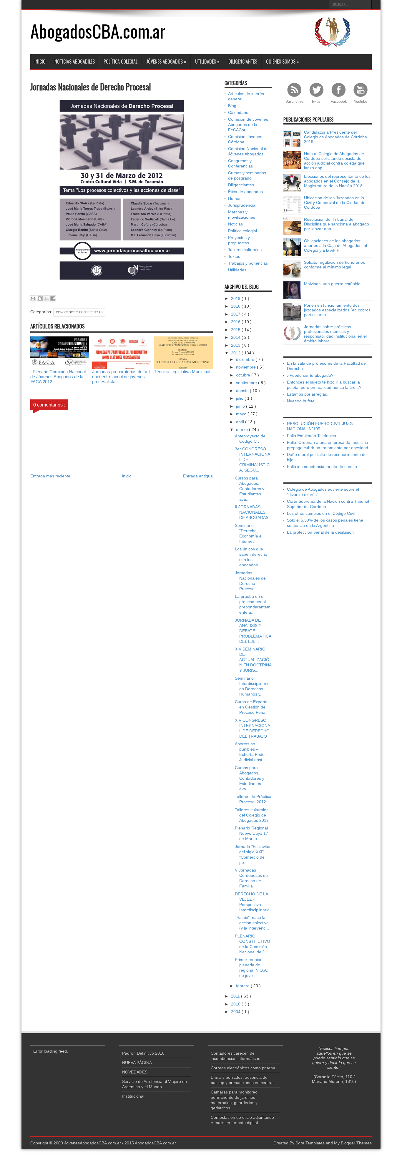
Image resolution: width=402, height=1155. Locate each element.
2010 (236, 1004)
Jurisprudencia (241, 205)
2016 (236, 321)
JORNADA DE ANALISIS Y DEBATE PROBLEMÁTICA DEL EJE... (253, 631)
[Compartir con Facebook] (53, 298)
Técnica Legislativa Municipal (182, 371)
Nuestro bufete (301, 401)
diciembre (245, 359)
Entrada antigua (198, 476)
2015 (236, 329)
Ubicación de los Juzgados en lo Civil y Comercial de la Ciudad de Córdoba (335, 202)
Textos (234, 256)
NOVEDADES (134, 1072)
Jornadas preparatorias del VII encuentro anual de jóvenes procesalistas (121, 376)
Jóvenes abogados (166, 61)
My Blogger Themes (353, 1143)
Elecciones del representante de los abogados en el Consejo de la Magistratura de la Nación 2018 (337, 181)
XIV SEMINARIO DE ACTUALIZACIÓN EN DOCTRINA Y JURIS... (253, 660)
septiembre (247, 382)
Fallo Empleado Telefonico (311, 435)
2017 (236, 314)
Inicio (40, 61)
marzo (242, 429)
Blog (232, 105)
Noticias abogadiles (74, 61)
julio (240, 398)
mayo (241, 413)
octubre (243, 375)
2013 (236, 345)
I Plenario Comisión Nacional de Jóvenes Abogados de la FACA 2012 (58, 376)
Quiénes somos (282, 61)
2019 (236, 298)
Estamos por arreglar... (308, 394)
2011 (236, 996)
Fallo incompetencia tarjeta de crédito (322, 466)
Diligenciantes (242, 61)
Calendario (238, 112)
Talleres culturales (245, 249)
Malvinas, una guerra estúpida (332, 283)
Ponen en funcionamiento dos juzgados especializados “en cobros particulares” (337, 310)
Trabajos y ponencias (248, 263)
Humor (234, 198)
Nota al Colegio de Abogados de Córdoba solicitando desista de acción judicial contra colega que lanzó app (334, 160)
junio (241, 406)
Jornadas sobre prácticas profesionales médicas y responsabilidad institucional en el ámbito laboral (335, 333)
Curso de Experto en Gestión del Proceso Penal (251, 707)
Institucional (133, 1096)
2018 (236, 306)
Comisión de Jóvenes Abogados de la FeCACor (248, 124)
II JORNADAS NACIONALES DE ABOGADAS (251, 512)
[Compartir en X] (46, 298)
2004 (236, 1011)
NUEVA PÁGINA (137, 1062)
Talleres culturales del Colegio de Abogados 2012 (252, 815)
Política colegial (120, 61)
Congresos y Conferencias (79, 312)
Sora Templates (310, 1143)
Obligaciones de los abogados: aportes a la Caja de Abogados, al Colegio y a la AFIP (335, 245)
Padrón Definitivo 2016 (143, 1053)
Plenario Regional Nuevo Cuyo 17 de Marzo (251, 833)
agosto (243, 390)
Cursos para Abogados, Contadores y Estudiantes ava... (249, 489)
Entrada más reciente (50, 476)
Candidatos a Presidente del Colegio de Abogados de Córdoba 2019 (335, 137)
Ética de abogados (245, 191)
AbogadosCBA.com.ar (97, 30)
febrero (243, 985)
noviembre (246, 367)
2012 (236, 353)
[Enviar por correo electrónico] (33, 298)
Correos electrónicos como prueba (243, 1068)
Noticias (235, 224)
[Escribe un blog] (40, 298)
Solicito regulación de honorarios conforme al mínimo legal (334, 264)
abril (240, 421)
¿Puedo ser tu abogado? (310, 375)
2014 (236, 337)
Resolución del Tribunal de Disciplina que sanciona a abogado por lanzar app (336, 224)
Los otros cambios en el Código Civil (321, 513)
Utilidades (207, 61)
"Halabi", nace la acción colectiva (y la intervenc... (252, 922)
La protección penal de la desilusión (320, 532)
